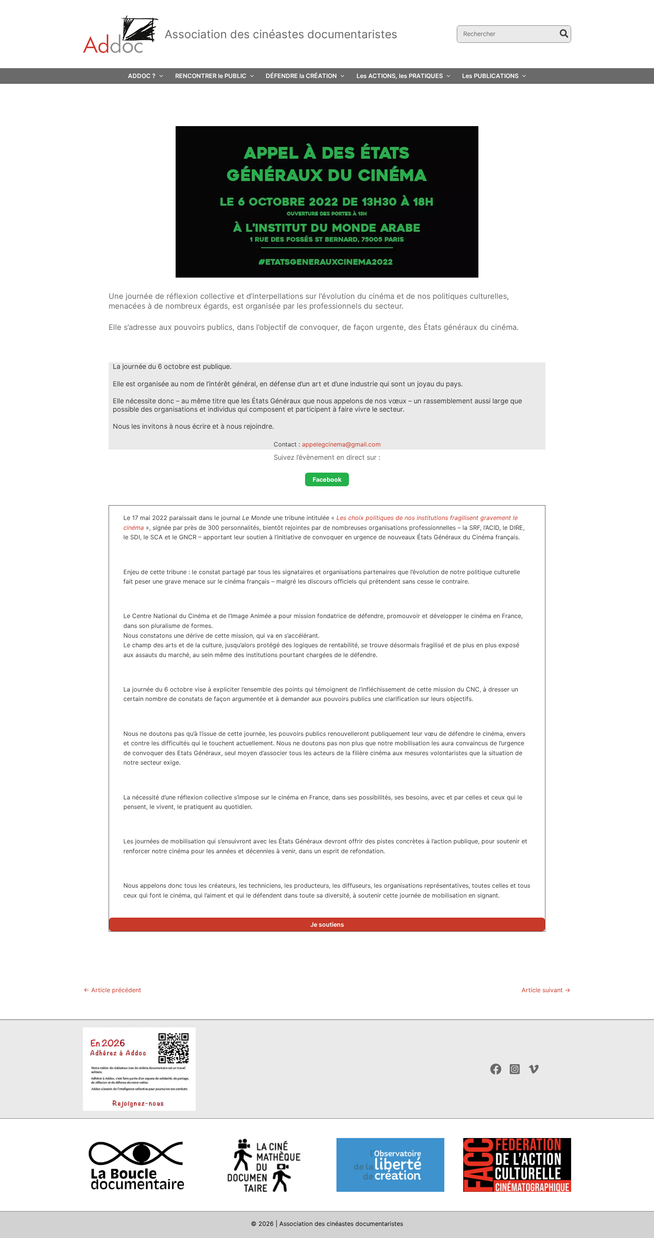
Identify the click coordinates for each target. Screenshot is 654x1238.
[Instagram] (514, 1069)
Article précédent (112, 990)
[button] (159, 75)
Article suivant (546, 990)
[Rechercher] (564, 34)
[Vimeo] (533, 1069)
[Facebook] (495, 1069)
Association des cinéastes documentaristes (281, 34)
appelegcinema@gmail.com (341, 444)
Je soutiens (327, 924)
